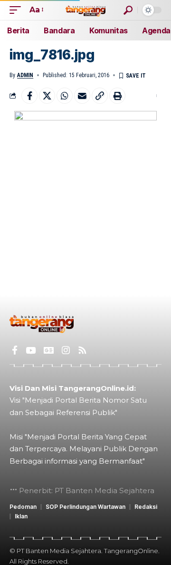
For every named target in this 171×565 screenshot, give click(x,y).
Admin (25, 75)
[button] (18, 9)
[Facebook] (15, 350)
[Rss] (82, 350)
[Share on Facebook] (29, 96)
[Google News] (48, 350)
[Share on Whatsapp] (65, 96)
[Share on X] (47, 96)
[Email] (82, 96)
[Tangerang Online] (85, 9)
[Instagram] (65, 350)
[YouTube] (30, 350)
